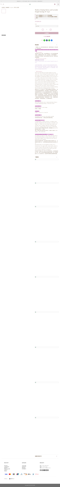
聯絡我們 (6, 467)
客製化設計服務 (7, 468)
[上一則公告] (1, 1)
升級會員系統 (6, 466)
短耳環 (17, 7)
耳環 (15, 7)
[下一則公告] (58, 1)
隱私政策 (23, 467)
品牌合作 (6, 469)
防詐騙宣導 (24, 468)
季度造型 (6, 465)
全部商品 (3, 7)
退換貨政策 (24, 466)
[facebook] (47, 40)
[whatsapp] (49, 40)
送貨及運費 (24, 465)
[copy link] (51, 40)
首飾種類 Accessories (9, 7)
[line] (44, 40)
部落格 (5, 470)
